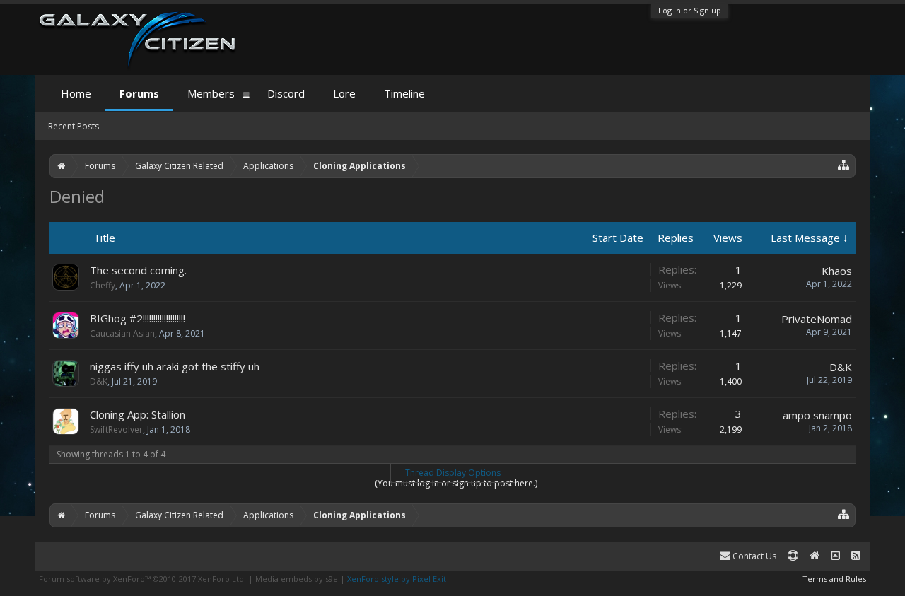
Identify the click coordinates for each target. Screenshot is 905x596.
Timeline (404, 93)
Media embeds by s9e (296, 578)
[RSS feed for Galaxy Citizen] (856, 556)
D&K (98, 381)
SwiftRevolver (116, 429)
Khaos (837, 271)
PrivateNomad (816, 319)
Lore (344, 93)
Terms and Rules (834, 578)
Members (211, 93)
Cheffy (102, 285)
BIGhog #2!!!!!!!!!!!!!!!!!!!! (137, 318)
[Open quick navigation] (844, 164)
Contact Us (753, 556)
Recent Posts (73, 126)
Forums (139, 93)
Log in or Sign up (689, 10)
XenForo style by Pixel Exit (396, 578)
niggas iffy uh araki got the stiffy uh (174, 366)
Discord (286, 93)
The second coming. (138, 270)
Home (76, 93)
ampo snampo (817, 415)
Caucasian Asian (122, 333)
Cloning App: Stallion (137, 414)
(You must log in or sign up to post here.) (456, 483)
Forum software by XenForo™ (142, 578)
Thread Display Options (453, 473)
